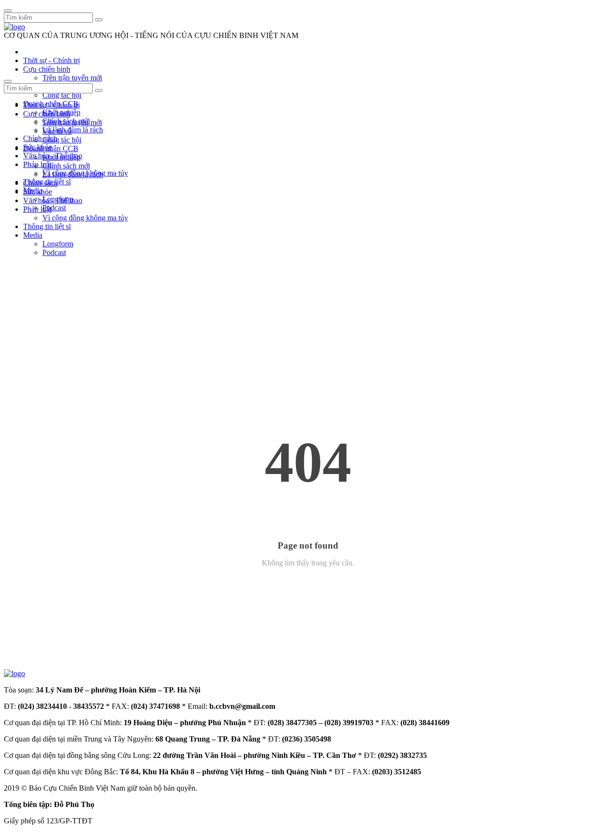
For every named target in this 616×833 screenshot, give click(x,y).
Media (32, 235)
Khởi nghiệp (61, 157)
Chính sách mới (66, 166)
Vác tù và (57, 131)
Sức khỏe (37, 192)
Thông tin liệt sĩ (47, 226)
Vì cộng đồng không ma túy (85, 218)
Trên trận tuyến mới (72, 78)
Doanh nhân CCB (50, 148)
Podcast (54, 208)
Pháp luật (37, 209)
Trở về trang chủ (308, 588)
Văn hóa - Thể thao (52, 200)
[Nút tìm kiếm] (99, 19)
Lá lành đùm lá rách (72, 130)
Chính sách (40, 138)
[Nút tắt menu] (8, 81)
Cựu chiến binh (46, 69)
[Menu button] (8, 10)
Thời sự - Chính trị (51, 60)
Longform (57, 244)
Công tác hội (61, 95)
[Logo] (14, 27)
